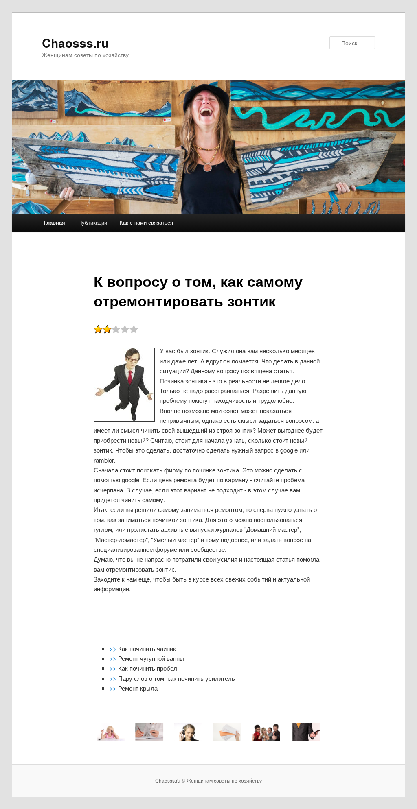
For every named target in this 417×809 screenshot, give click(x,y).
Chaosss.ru (75, 42)
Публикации (92, 222)
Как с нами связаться (146, 222)
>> (113, 648)
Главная (54, 222)
